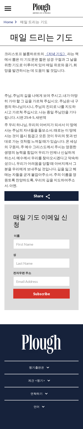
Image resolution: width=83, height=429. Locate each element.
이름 (16, 235)
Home (8, 22)
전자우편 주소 (22, 273)
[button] (8, 8)
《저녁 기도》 (56, 54)
